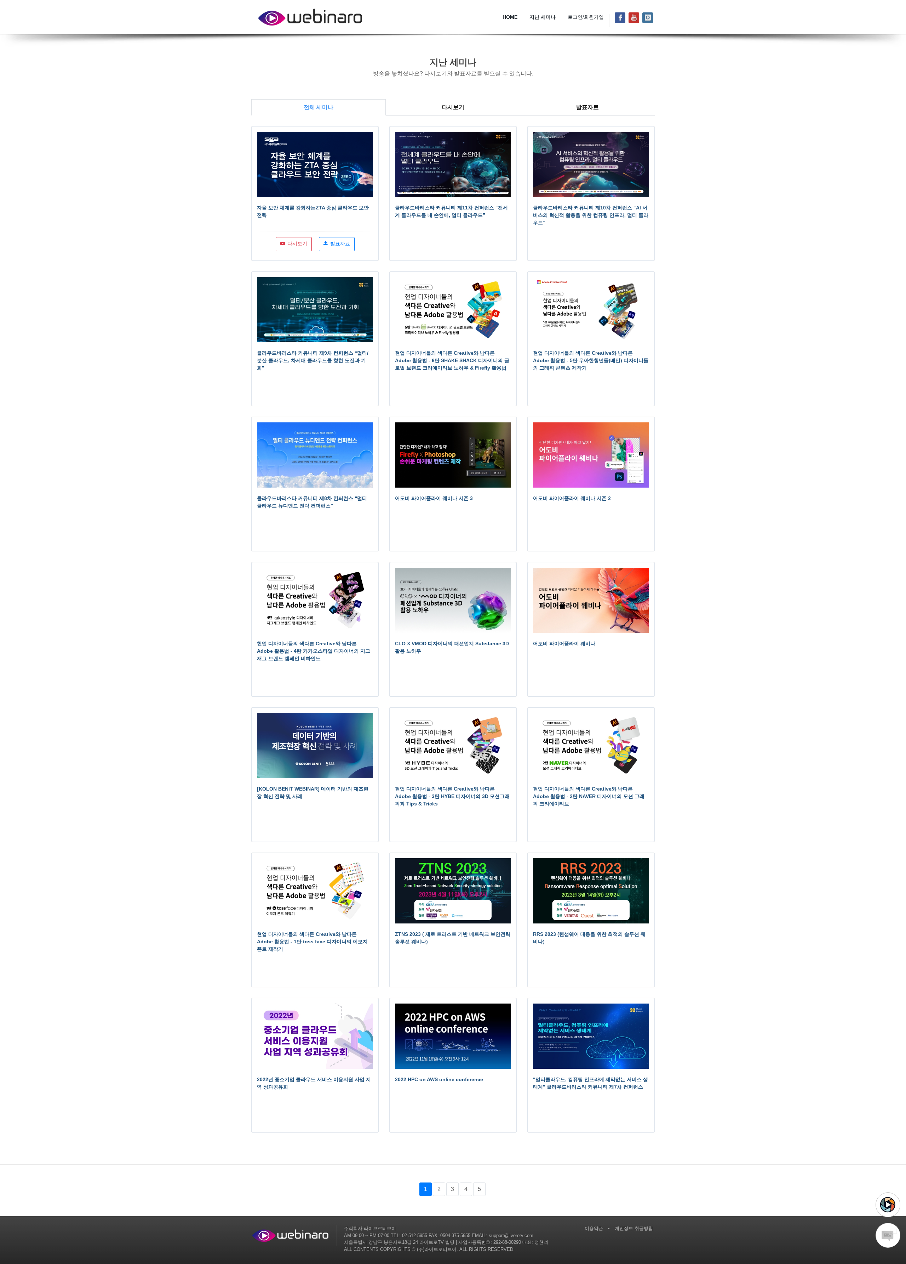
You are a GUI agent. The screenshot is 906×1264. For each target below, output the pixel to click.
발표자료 (587, 107)
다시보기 (453, 107)
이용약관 (594, 1228)
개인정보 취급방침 (634, 1228)
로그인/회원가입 (586, 17)
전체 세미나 (318, 107)
